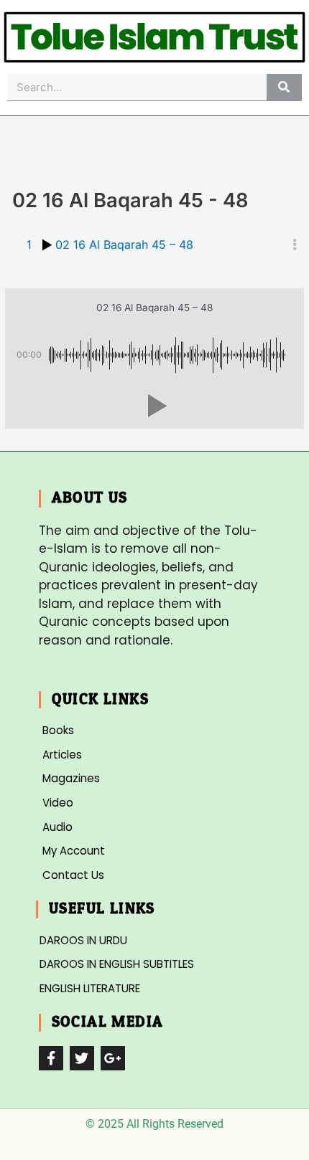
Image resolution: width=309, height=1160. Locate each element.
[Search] (284, 87)
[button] (154, 405)
